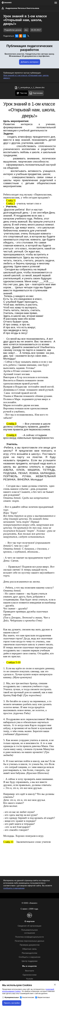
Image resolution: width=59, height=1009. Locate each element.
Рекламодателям (29, 953)
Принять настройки (12, 1003)
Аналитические (28, 997)
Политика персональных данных (29, 941)
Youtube (29, 979)
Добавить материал (29, 62)
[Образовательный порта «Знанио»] (7, 2)
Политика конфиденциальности (29, 937)
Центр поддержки (29, 961)
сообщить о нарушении (13, 888)
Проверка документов (29, 945)
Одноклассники (29, 975)
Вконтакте (29, 971)
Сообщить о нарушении (29, 957)
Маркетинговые (44, 997)
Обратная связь (29, 949)
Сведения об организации (29, 926)
